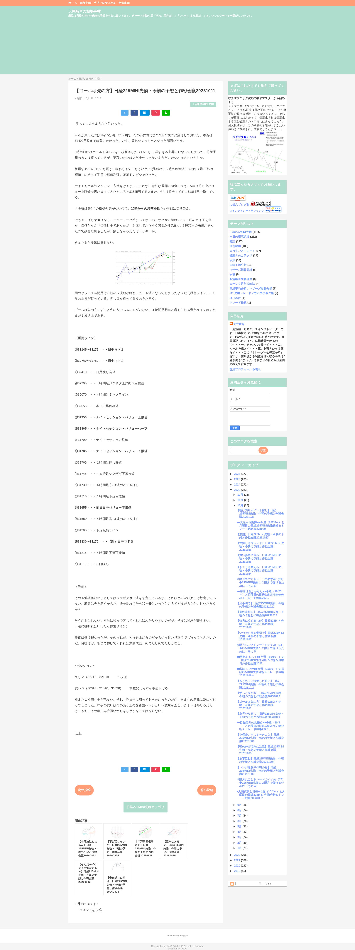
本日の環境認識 (239, 236)
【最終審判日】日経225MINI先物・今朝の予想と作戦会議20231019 (260, 613)
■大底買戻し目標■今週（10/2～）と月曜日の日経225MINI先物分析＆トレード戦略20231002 (260, 795)
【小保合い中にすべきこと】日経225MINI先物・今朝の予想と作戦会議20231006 (260, 738)
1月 (240, 848)
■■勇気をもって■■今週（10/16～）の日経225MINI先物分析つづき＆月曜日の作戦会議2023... (260, 660)
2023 (237, 489)
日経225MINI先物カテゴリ (145, 807)
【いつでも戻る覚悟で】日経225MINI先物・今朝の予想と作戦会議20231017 (260, 636)
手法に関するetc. (105, 2)
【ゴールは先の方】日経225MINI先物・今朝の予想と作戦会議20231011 (258, 705)
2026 (237, 473)
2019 (237, 870)
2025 (237, 479)
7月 (240, 815)
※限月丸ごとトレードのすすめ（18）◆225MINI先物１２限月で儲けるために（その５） (260, 648)
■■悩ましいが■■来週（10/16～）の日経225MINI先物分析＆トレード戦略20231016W (260, 672)
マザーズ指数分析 (241, 269)
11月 (240, 500)
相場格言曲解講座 (241, 279)
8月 (240, 810)
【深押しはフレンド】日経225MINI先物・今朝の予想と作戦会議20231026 (260, 546)
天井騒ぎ (239, 323)
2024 (237, 484)
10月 (240, 505)
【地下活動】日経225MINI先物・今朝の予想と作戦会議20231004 (260, 760)
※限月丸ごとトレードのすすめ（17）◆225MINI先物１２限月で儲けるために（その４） (260, 783)
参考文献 (85, 2)
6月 (240, 821)
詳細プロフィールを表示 (245, 369)
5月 (240, 826)
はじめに (235, 297)
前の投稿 (206, 790)
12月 (240, 494)
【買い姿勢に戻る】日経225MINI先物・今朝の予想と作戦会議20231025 (258, 558)
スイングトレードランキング (247, 210)
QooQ (184, 948)
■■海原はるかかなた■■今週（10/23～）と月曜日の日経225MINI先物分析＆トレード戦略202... (260, 594)
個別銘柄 (235, 246)
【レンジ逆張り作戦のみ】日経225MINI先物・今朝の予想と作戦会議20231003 (260, 771)
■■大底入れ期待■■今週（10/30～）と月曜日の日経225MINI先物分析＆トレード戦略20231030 (260, 525)
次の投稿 (84, 790)
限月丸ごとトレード (242, 250)
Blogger (183, 935)
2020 (237, 865)
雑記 (232, 241)
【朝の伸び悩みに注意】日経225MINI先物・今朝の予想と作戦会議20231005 (260, 750)
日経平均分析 (238, 264)
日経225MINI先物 (203, 104)
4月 (240, 831)
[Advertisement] (177, 48)
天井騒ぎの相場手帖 (84, 11)
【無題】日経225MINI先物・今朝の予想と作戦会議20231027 (260, 536)
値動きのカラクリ (241, 255)
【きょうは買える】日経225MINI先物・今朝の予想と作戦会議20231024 (258, 570)
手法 (232, 260)
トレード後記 (238, 302)
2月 (240, 842)
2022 (237, 854)
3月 (240, 837)
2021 (237, 860)
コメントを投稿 (90, 910)
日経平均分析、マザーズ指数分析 (251, 288)
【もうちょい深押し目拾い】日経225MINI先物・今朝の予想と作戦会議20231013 (260, 684)
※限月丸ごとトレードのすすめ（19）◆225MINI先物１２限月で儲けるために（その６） (260, 582)
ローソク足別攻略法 (242, 283)
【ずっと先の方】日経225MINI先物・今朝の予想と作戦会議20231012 (260, 694)
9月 (240, 804)
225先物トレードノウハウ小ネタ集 (252, 293)
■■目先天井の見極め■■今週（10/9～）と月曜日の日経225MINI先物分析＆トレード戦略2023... (260, 726)
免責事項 (124, 2)
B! (144, 112)
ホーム (72, 2)
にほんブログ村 (239, 204)
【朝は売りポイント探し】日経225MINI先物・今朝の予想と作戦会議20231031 (260, 513)
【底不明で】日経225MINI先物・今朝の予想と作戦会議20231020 (260, 605)
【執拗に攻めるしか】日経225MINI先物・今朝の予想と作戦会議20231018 (260, 624)
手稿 (232, 274)
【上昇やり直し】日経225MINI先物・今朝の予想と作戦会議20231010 (260, 715)
